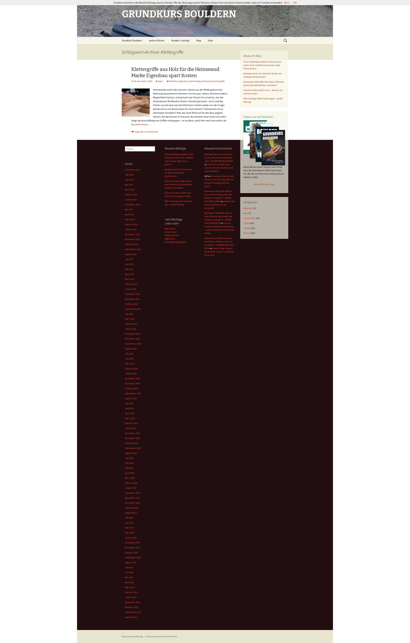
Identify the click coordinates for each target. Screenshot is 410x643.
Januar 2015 (130, 597)
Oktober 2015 (131, 552)
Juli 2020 (129, 353)
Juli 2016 (129, 517)
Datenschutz (171, 231)
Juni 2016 (129, 522)
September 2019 (133, 393)
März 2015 (130, 587)
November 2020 (132, 338)
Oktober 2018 (131, 443)
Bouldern (173, 81)
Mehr (287, 2)
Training (247, 228)
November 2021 (132, 299)
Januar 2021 (130, 328)
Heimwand (207, 81)
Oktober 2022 (131, 244)
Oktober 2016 (131, 507)
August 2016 (131, 512)
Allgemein (248, 208)
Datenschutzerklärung (132, 636)
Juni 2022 (129, 264)
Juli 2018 (129, 458)
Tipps (160, 81)
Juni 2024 (129, 179)
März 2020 (130, 363)
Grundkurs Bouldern (132, 40)
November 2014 (132, 602)
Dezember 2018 (132, 433)
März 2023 (130, 219)
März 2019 (130, 418)
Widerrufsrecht (172, 235)
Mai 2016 (129, 527)
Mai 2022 (129, 269)
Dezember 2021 (132, 294)
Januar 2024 (130, 199)
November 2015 (132, 547)
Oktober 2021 (131, 303)
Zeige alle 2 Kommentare (146, 131)
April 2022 (129, 274)
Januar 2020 (130, 373)
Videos (246, 233)
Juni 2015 (129, 572)
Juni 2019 (129, 408)
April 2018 (129, 473)
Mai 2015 (129, 577)
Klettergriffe (219, 81)
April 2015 (129, 582)
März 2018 (130, 478)
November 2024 (132, 169)
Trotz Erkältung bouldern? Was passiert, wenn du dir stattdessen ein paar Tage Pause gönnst (262, 65)
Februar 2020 (131, 368)
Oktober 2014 (131, 607)
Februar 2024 (131, 194)
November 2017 (132, 497)
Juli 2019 (129, 403)
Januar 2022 (130, 289)
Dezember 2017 (132, 492)
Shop (210, 40)
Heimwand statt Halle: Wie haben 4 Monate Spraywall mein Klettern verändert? (179, 184)
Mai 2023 (129, 209)
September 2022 (133, 249)
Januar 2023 (130, 229)
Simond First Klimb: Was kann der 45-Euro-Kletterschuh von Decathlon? (218, 168)
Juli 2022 (129, 259)
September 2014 (133, 612)
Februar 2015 (131, 592)
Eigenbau (183, 81)
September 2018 (133, 448)
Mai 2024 (129, 184)
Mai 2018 (129, 468)
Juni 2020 (129, 358)
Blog (198, 40)
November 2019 (132, 383)
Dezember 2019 (132, 378)
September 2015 (133, 557)
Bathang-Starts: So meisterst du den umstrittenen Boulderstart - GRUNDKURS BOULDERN (218, 157)
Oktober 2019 (131, 388)
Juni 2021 (129, 313)
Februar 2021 (131, 323)
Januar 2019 (130, 428)
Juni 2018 (129, 463)
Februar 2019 (131, 423)
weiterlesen (143, 124)
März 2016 (130, 532)
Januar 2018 (130, 487)
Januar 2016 (130, 537)
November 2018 (132, 438)
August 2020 (131, 348)
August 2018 (131, 453)
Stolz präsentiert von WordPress (161, 636)
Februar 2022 (131, 284)
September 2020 (133, 343)
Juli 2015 (129, 567)
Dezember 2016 (132, 502)
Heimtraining (195, 81)
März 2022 (130, 279)
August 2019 (131, 398)
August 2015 (131, 562)
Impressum (170, 228)
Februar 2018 (131, 482)
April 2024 (129, 189)
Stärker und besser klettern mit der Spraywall (219, 204)
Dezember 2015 (132, 542)
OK (295, 2)
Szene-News (249, 218)
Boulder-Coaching (180, 40)
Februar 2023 (131, 224)
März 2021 (130, 318)
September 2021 (133, 308)
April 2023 (129, 214)
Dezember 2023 (132, 204)
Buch (245, 213)
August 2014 (131, 617)
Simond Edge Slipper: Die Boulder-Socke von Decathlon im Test (219, 251)
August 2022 (131, 254)
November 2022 (132, 239)
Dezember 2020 (132, 333)
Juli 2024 (129, 174)
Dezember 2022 (132, 234)
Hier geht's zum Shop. (264, 184)
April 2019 (129, 413)
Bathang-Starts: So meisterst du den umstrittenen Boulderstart (179, 173)
